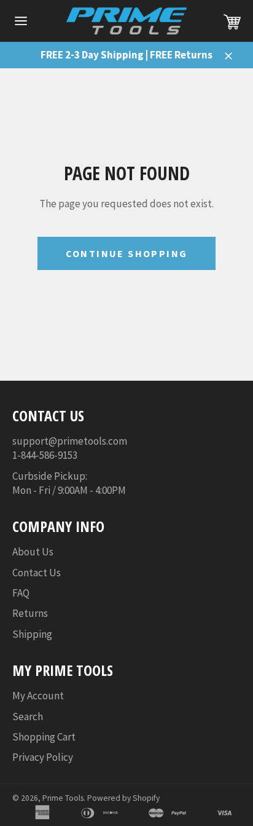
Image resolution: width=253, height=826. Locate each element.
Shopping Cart (44, 737)
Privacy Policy (42, 757)
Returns (30, 613)
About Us (32, 551)
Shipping (32, 634)
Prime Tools (63, 798)
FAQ (20, 593)
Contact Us (36, 572)
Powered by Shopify (123, 798)
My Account (38, 695)
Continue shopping (127, 253)
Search (27, 716)
